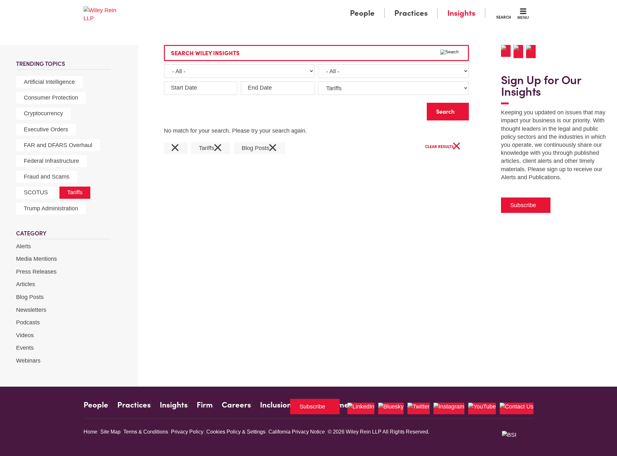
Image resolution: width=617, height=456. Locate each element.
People (362, 13)
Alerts (23, 246)
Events (25, 348)
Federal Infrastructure (51, 161)
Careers (236, 405)
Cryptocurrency (43, 113)
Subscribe (523, 205)
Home (90, 431)
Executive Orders (46, 129)
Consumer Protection (51, 97)
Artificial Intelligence (49, 82)
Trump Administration (51, 208)
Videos (25, 335)
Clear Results (443, 147)
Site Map (110, 431)
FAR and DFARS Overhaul (58, 145)
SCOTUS (36, 192)
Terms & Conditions (145, 431)
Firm (205, 405)
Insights (461, 13)
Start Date (184, 87)
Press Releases (36, 271)
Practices (411, 13)
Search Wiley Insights (205, 53)
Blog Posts (30, 297)
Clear (411, 110)
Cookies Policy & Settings (235, 431)
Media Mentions (36, 259)
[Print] (520, 51)
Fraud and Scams (46, 176)
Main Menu (289, 7)
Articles (25, 284)
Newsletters (31, 310)
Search (503, 17)
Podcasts (28, 322)
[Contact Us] (516, 408)
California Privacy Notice (296, 431)
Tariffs (75, 192)
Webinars (28, 360)
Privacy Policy (187, 431)
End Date (260, 87)
